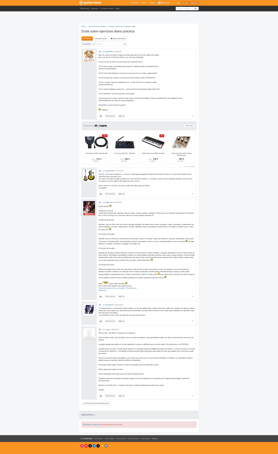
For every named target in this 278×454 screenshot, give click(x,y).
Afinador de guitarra (133, 438)
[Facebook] (94, 446)
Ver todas (189, 126)
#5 (100, 329)
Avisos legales (145, 438)
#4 (100, 305)
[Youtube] (86, 446)
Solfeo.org (102, 290)
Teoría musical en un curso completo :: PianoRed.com (117, 288)
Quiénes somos (121, 438)
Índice (118, 8)
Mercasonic (165, 3)
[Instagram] (82, 446)
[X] (98, 446)
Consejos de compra (107, 8)
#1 (100, 51)
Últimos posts (84, 8)
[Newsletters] (106, 446)
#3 (100, 202)
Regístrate (194, 3)
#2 (100, 171)
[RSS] (102, 446)
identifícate (96, 424)
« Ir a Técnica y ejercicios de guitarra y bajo (96, 403)
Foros (143, 3)
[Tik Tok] (90, 446)
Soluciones (94, 8)
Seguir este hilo (102, 38)
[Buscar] (195, 8)
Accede (185, 3)
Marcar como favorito (119, 38)
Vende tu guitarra (110, 438)
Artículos (135, 3)
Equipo (152, 3)
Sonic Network (98, 438)
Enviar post (87, 38)
